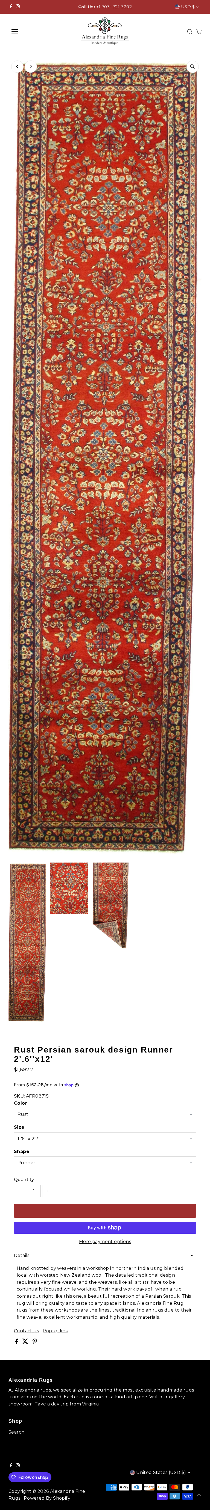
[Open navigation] (30, 31)
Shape (21, 1151)
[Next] (31, 66)
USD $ (188, 6)
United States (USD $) (161, 1472)
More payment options (105, 1241)
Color (20, 1103)
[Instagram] (17, 6)
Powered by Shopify (47, 1498)
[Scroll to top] (199, 1495)
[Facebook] (10, 6)
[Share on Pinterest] (35, 1342)
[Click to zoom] (192, 67)
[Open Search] (189, 31)
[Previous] (17, 66)
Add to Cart (105, 1210)
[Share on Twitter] (26, 1342)
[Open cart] (199, 31)
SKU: (19, 1096)
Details (22, 1255)
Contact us (26, 1331)
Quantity (24, 1179)
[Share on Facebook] (17, 1342)
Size (19, 1127)
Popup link (55, 1331)
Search (16, 1432)
